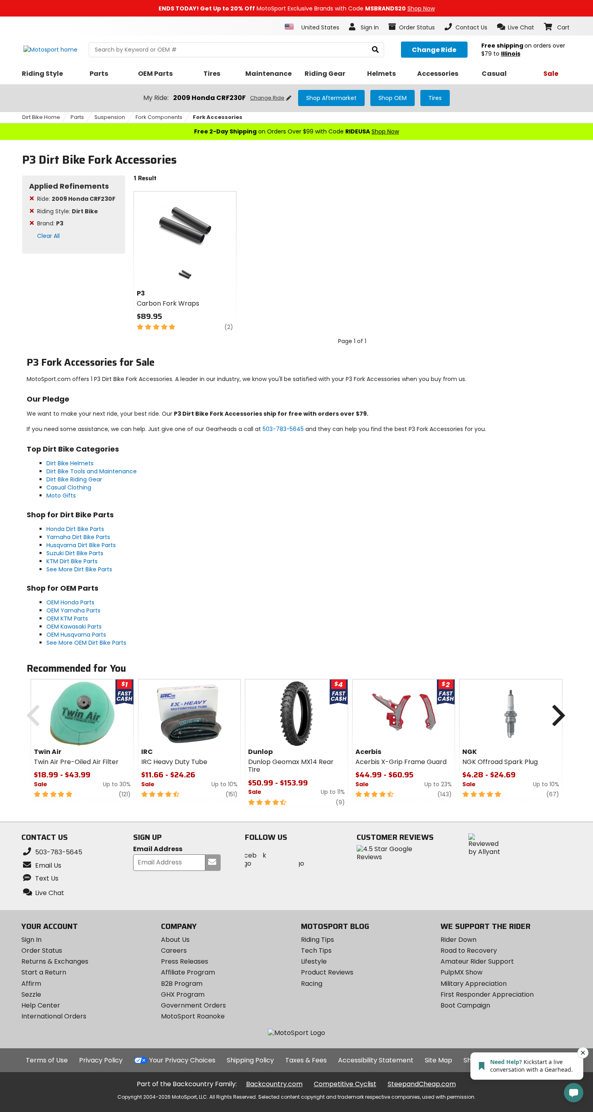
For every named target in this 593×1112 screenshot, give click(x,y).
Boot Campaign (465, 1005)
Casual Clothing (68, 487)
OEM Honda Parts (70, 602)
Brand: (50, 223)
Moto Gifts (61, 495)
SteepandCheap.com (422, 1084)
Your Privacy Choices (182, 1060)
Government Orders (193, 1005)
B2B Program (182, 983)
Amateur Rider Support (477, 961)
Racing (311, 983)
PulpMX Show (461, 972)
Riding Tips (317, 939)
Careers (174, 950)
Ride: (76, 199)
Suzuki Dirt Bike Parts (74, 553)
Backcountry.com (274, 1084)
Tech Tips (316, 950)
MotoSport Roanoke (193, 1016)
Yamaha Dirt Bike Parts (78, 537)
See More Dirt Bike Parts (79, 569)
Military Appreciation (474, 983)
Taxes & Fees (306, 1060)
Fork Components (159, 117)
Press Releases (184, 961)
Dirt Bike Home (41, 117)
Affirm (31, 983)
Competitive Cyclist (345, 1084)
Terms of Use (47, 1060)
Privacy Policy (101, 1060)
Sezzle (31, 994)
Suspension (109, 117)
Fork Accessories (217, 117)
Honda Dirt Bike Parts (75, 529)
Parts (77, 117)
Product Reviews (327, 972)
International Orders (53, 1016)
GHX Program (183, 994)
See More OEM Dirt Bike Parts (86, 643)
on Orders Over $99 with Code (296, 131)
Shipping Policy (250, 1060)
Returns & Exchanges (54, 961)
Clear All (48, 236)
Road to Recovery (469, 950)
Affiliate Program (188, 972)
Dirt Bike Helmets (70, 463)
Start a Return (43, 972)
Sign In (31, 939)
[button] (516, 27)
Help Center (40, 1005)
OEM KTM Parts (67, 618)
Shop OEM (392, 98)
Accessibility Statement (375, 1060)
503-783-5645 (283, 429)
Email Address (157, 849)
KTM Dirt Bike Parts (72, 561)
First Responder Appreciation (487, 994)
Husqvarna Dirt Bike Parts (81, 545)
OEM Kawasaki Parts (74, 627)
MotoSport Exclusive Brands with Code (297, 8)
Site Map (438, 1060)
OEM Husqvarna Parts (76, 635)
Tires (435, 98)
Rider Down (458, 939)
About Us (175, 939)
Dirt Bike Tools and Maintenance (91, 471)
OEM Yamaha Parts (73, 610)
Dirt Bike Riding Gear (74, 479)
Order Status (41, 950)
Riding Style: (67, 211)
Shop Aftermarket (331, 98)
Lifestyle (314, 961)
